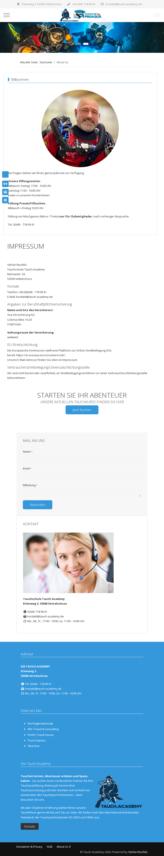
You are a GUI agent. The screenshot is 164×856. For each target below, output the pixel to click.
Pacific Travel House (41, 735)
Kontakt (29, 826)
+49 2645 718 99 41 (83, 4)
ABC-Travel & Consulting (43, 729)
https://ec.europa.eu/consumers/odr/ (40, 355)
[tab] (78, 44)
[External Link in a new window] (5, 200)
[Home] (5, 174)
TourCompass (37, 740)
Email (27, 468)
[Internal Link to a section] (5, 192)
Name (27, 451)
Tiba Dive (34, 746)
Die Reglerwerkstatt (40, 723)
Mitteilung (30, 485)
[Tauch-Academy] (81, 15)
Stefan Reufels (138, 852)
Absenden (37, 504)
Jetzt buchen (82, 409)
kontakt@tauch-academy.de (123, 4)
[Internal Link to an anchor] (5, 184)
